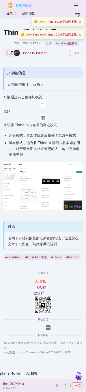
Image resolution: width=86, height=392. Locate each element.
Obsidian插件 (36, 257)
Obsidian (13, 257)
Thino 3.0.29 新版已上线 (61, 22)
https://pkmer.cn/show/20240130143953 (44, 352)
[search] (42, 5)
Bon (26, 53)
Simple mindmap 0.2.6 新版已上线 (54, 34)
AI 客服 (41, 281)
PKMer (41, 53)
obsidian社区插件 (66, 43)
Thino (56, 257)
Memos (72, 257)
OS (32, 53)
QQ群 (41, 287)
